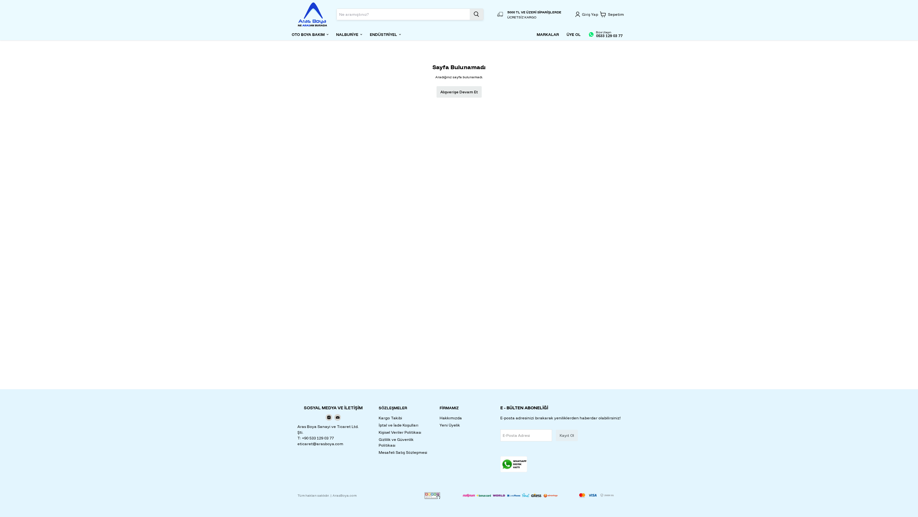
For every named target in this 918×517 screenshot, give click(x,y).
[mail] (337, 417)
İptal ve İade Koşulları (398, 425)
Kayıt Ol (567, 435)
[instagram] (329, 417)
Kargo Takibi (390, 418)
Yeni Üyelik (450, 425)
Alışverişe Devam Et (459, 92)
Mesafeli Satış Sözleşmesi (403, 452)
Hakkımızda (451, 418)
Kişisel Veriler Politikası (400, 432)
